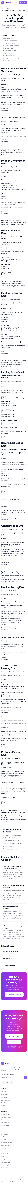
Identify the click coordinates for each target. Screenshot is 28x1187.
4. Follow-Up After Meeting (11, 45)
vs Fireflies (4, 1139)
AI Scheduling (5, 1094)
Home (2, 8)
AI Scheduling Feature (11, 849)
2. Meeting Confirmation (10, 41)
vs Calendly (4, 1134)
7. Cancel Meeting (8, 53)
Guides (8, 8)
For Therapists (5, 1122)
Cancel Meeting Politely (12, 838)
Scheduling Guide (8, 958)
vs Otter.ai (4, 1137)
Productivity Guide (9, 965)
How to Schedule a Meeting (13, 835)
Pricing (3, 1105)
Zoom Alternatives (6, 1142)
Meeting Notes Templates (12, 840)
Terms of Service (12, 1180)
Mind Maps (4, 1103)
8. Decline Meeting (8, 55)
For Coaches (5, 1120)
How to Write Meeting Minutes (14, 843)
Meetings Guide (5, 1162)
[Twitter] (2, 1082)
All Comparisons (5, 1148)
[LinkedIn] (11, 1082)
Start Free (22, 2)
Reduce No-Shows (10, 846)
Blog (2, 1156)
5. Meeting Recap (8, 48)
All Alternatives (5, 1168)
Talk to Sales (14, 1042)
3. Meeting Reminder (9, 43)
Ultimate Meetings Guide (10, 951)
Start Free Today (13, 994)
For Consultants (5, 1114)
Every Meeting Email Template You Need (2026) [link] (13, 10)
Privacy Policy (3, 1180)
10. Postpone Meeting (9, 60)
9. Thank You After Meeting (11, 58)
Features (4, 1091)
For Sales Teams (6, 1117)
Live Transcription (6, 1100)
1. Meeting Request (8, 38)
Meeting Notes (5, 1097)
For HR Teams (5, 1125)
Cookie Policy (22, 1180)
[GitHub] (7, 1082)
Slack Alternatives (6, 1145)
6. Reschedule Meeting (9, 50)
